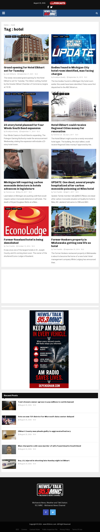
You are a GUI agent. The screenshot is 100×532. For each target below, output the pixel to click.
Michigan (14, 151)
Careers (24, 529)
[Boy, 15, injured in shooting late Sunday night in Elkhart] (9, 464)
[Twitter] (53, 512)
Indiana (8, 36)
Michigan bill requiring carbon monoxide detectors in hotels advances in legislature (23, 185)
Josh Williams (11, 74)
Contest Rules (35, 529)
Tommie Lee (57, 135)
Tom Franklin (57, 192)
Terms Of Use (77, 529)
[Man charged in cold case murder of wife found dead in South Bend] (9, 449)
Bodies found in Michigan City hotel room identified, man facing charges (72, 70)
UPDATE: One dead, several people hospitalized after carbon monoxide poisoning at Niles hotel (73, 185)
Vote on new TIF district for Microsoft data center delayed (46, 417)
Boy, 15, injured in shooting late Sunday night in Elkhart (44, 460)
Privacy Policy (65, 529)
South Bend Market (24, 36)
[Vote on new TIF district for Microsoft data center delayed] (9, 420)
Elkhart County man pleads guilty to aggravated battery (44, 431)
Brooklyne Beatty (59, 77)
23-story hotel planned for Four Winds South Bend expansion (24, 126)
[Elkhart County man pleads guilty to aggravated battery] (9, 435)
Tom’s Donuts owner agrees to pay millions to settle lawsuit (46, 402)
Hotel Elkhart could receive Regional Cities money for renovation (68, 128)
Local (61, 36)
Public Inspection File (49, 529)
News (14, 36)
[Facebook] (46, 512)
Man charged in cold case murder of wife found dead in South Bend (49, 446)
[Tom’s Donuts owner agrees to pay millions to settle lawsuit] (9, 405)
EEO (17, 529)
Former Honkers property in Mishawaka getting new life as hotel (71, 243)
